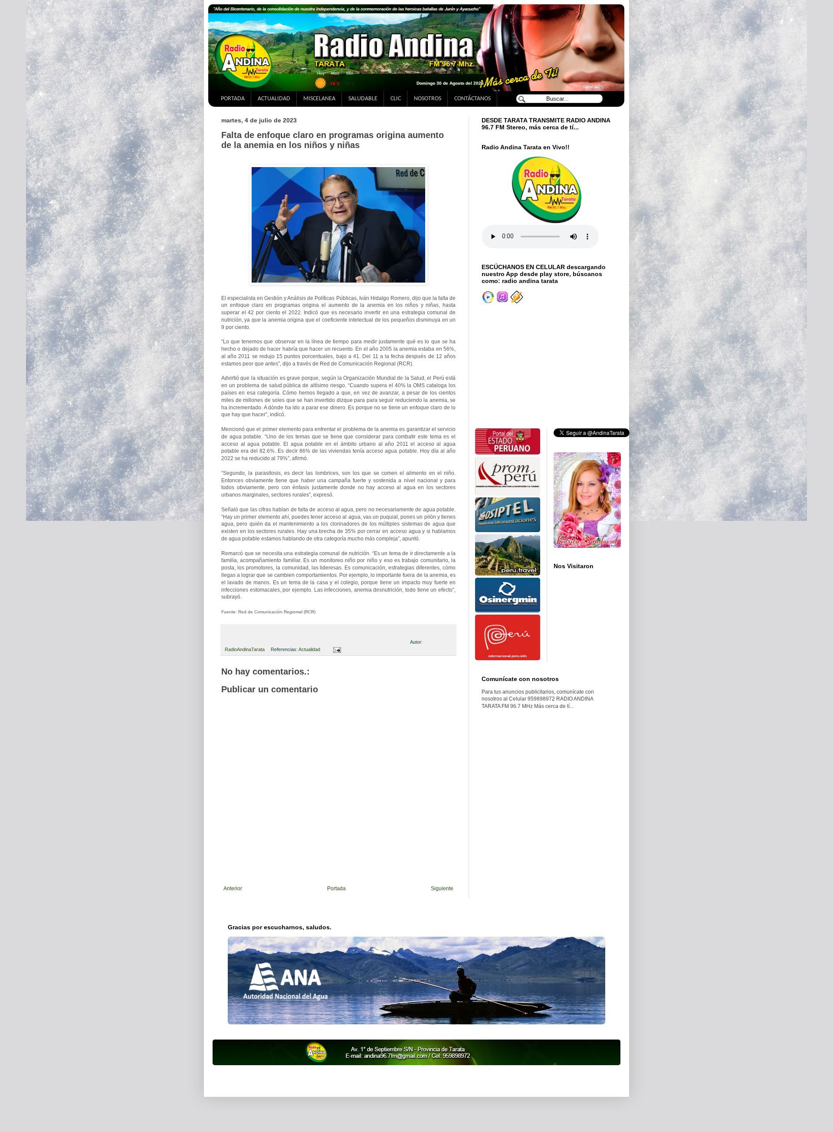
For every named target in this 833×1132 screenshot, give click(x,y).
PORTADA (233, 98)
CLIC (395, 98)
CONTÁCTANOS (472, 98)
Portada (336, 888)
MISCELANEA (319, 98)
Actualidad (309, 649)
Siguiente (442, 888)
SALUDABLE (362, 98)
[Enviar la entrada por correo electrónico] (336, 649)
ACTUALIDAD (274, 98)
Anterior (232, 888)
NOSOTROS (427, 98)
